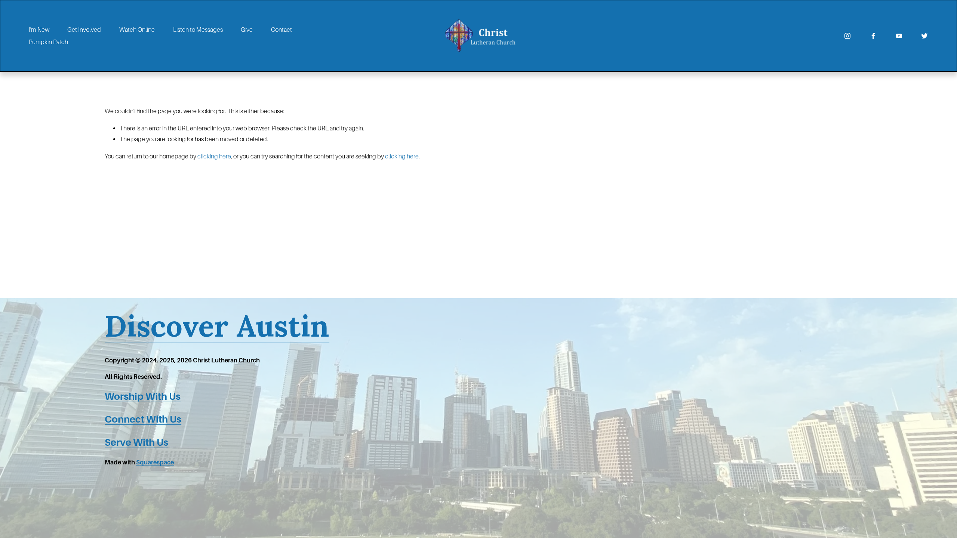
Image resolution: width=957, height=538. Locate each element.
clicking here (214, 156)
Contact (281, 29)
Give (247, 29)
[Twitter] (924, 36)
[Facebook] (873, 36)
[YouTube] (899, 36)
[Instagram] (847, 36)
